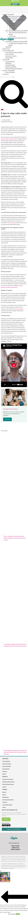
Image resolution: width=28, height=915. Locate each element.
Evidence (12, 23)
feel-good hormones (18, 309)
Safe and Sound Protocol (7, 779)
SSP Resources (10, 65)
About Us (4, 792)
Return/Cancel (5, 797)
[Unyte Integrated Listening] (7, 40)
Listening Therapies (7, 14)
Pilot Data (12, 36)
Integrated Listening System (8, 781)
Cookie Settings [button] (11, 914)
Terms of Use (15, 847)
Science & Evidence (8, 50)
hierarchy (12, 222)
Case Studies (9, 54)
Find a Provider (10, 72)
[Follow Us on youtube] (9, 826)
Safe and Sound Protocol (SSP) (15, 16)
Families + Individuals (8, 70)
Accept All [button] (18, 914)
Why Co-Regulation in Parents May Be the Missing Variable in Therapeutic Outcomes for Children (15, 538)
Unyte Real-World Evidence (14, 52)
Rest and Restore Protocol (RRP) (15, 30)
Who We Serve (6, 48)
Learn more (7, 419)
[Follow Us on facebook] (3, 826)
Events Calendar (10, 66)
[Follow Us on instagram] (7, 826)
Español (4, 773)
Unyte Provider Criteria (7, 804)
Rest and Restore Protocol (8, 784)
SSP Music (12, 25)
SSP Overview (13, 18)
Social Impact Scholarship (7, 799)
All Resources (10, 61)
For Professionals (6, 761)
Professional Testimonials (13, 68)
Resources (5, 59)
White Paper (9, 57)
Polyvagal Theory (11, 56)
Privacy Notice (15, 845)
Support (4, 794)
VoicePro (8, 47)
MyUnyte (12, 27)
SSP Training (13, 29)
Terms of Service (15, 849)
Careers (4, 807)
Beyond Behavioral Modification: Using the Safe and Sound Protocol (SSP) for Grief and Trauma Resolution (15, 752)
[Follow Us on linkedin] (5, 826)
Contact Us (4, 802)
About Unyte (6, 74)
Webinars (8, 63)
